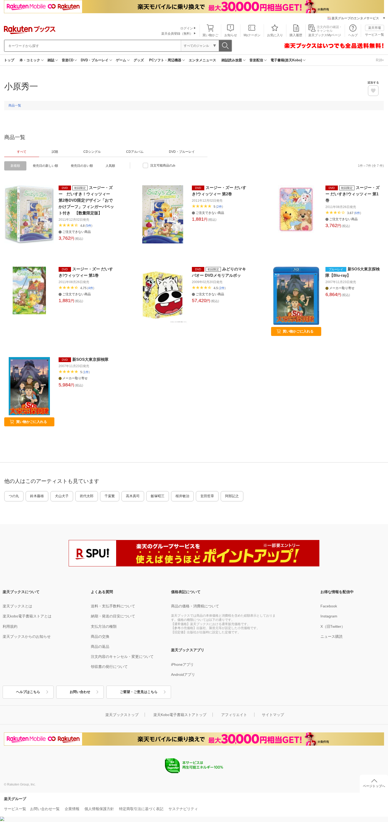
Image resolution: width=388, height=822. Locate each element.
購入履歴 (296, 35)
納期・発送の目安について (113, 616)
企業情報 (72, 809)
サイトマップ (273, 715)
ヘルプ (353, 35)
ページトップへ (374, 786)
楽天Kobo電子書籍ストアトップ (179, 715)
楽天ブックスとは (17, 606)
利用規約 (10, 626)
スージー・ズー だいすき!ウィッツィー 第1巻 (352, 193)
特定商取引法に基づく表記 (141, 809)
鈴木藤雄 (37, 496)
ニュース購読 (331, 636)
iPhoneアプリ (182, 664)
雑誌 (51, 60)
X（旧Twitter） (332, 626)
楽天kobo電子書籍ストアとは (27, 616)
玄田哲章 (207, 496)
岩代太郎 (86, 496)
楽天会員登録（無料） (177, 33)
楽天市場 (374, 28)
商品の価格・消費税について (195, 606)
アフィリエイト (234, 715)
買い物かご (210, 35)
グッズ (139, 60)
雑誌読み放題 (231, 60)
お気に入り (275, 35)
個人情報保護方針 (99, 809)
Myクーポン (252, 35)
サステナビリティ (183, 809)
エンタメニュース (202, 60)
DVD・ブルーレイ (94, 60)
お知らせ (230, 35)
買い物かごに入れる (298, 331)
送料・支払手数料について (113, 606)
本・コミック (30, 60)
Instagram (328, 616)
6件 (357, 213)
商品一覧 (14, 105)
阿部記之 (232, 496)
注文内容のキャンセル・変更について (122, 656)
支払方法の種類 (104, 626)
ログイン (186, 28)
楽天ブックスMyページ (324, 35)
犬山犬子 (62, 496)
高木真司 (133, 496)
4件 (90, 288)
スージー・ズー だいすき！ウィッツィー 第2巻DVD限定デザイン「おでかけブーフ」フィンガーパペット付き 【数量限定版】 (86, 200)
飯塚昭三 (157, 496)
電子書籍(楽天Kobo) (286, 60)
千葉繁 (110, 496)
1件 (86, 372)
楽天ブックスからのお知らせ (27, 636)
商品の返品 (100, 646)
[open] (373, 90)
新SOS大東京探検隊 (90, 359)
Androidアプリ (183, 674)
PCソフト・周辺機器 (165, 60)
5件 (88, 226)
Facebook (328, 606)
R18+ (380, 60)
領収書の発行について (109, 666)
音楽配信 (256, 60)
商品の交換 (100, 636)
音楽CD (67, 60)
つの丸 (14, 496)
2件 (219, 207)
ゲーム (121, 60)
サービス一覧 (374, 34)
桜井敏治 (182, 496)
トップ (9, 60)
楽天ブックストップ (122, 715)
